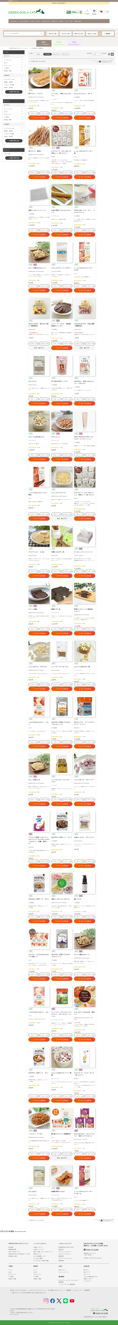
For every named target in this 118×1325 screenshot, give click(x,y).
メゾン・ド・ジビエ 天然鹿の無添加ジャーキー (61, 325)
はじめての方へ (14, 21)
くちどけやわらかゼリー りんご (39, 723)
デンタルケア (87, 1281)
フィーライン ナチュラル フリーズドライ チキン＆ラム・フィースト (61, 1014)
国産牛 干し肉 (55, 609)
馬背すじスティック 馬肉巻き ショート (84, 610)
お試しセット (62, 1270)
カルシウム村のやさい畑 (82, 666)
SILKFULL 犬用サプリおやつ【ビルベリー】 (60, 955)
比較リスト (54, 21)
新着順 (38, 54)
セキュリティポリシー (65, 1254)
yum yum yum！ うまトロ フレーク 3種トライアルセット (84, 1135)
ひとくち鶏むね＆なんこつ (37, 268)
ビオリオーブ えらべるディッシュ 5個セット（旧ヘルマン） (84, 493)
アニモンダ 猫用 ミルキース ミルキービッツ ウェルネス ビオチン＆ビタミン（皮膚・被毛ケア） (39, 840)
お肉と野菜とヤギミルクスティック (61, 211)
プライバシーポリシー (65, 1251)
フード (66, 21)
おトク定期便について (40, 1256)
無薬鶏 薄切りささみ (58, 1191)
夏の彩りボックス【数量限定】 (61, 1134)
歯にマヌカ (77, 899)
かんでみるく (33, 1191)
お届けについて (38, 1247)
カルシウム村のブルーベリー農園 (61, 1074)
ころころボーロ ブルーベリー (84, 779)
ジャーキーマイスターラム (60, 666)
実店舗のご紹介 (12, 1256)
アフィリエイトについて (65, 1258)
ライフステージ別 (9, 79)
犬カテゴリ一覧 (52, 33)
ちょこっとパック (64, 1272)
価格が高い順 (56, 54)
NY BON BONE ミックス (59, 381)
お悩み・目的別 (8, 87)
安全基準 (11, 1247)
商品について (37, 1254)
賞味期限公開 (12, 1249)
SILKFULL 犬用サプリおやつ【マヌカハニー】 (60, 723)
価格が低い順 (65, 54)
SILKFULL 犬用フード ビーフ (61, 837)
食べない (86, 1270)
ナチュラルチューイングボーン (61, 268)
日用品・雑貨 (77, 21)
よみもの (61, 21)
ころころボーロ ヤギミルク (38, 666)
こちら (99, 1258)
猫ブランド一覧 (92, 33)
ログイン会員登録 (94, 13)
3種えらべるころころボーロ (60, 899)
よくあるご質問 (38, 1258)
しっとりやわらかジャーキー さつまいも (84, 1192)
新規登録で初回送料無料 (58, 3)
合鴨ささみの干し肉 (57, 552)
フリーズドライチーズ (58, 492)
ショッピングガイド (24, 21)
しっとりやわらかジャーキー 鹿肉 (39, 493)
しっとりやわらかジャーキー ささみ (84, 269)
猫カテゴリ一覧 (79, 33)
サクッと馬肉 (33, 609)
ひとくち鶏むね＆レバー (82, 954)
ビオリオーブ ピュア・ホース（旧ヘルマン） (84, 1074)
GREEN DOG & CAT (14, 48)
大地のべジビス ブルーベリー (84, 837)
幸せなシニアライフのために (18, 1290)
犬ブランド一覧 (65, 33)
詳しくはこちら (14, 1314)
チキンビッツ (55, 437)
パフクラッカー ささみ (36, 552)
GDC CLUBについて (14, 1251)
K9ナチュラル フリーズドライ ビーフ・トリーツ (84, 723)
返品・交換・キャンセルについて (43, 1251)
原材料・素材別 (8, 82)
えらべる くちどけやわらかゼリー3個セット (39, 955)
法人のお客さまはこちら (39, 1292)
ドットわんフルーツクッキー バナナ (61, 781)
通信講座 (87, 1290)
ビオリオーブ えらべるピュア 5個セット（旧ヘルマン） (61, 152)
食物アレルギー (88, 1278)
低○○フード (87, 1272)
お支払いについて (39, 1249)
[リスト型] (109, 54)
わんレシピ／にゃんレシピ (37, 1290)
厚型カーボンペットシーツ (37, 210)
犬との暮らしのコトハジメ (55, 1290)
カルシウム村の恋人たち (36, 437)
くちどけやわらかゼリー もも (39, 1012)
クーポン (32, 21)
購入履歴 (87, 13)
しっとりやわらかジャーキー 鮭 (84, 152)
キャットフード (8, 109)
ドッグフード (7, 60)
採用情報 (61, 1260)
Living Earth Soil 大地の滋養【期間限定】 (84, 325)
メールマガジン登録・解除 (41, 1260)
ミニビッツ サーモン (36, 1134)
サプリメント (7, 65)
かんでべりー (33, 381)
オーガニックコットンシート (83, 552)
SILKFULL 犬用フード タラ (38, 1073)
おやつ (71, 21)
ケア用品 (6, 68)
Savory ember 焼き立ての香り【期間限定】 (38, 325)
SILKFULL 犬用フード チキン (39, 899)
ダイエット (87, 1274)
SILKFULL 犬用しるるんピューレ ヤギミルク (84, 382)
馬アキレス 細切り (35, 151)
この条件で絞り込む (13, 91)
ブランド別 (7, 153)
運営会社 (61, 1249)
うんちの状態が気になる (91, 1276)
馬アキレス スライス (36, 93)
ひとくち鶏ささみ (34, 779)
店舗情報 (68, 1290)
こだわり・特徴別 (9, 84)
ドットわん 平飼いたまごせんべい (61, 94)
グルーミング (78, 1290)
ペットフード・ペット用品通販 (29, 48)
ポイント (38, 21)
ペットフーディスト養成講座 (67, 1284)
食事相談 (108, 33)
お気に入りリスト (46, 21)
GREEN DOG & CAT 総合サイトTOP (19, 1254)
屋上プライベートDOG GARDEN (21, 1292)
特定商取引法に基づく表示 (66, 1247)
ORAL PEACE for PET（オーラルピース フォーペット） (84, 438)
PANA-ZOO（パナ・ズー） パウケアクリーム (84, 211)
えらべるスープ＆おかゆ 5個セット (84, 1013)
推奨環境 (61, 1256)
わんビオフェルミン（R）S (83, 93)
